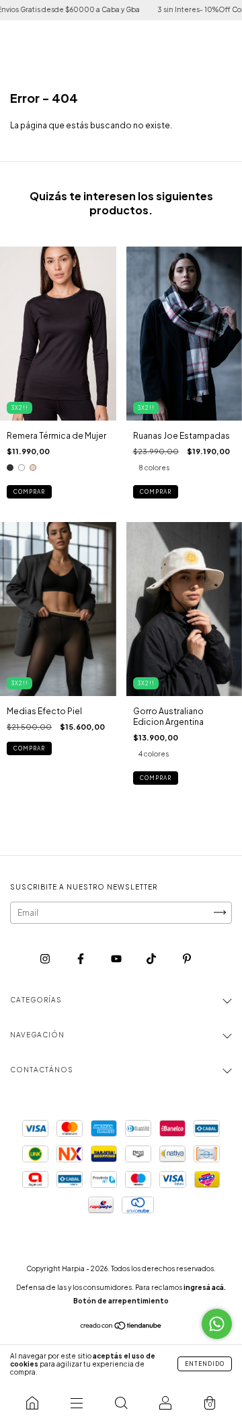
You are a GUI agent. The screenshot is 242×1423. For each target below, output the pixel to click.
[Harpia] (32, 1403)
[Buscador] (121, 1403)
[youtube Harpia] (117, 958)
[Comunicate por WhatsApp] (217, 1324)
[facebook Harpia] (81, 958)
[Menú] (76, 1403)
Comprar (29, 491)
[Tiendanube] (121, 1327)
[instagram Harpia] (45, 958)
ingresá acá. (205, 1287)
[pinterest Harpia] (187, 958)
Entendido (205, 1364)
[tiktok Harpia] (152, 958)
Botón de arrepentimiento (121, 1301)
